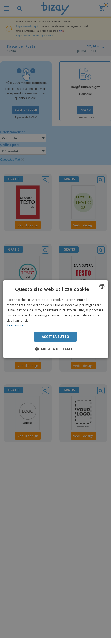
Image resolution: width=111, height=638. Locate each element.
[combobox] (101, 286)
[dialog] (55, 319)
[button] (55, 349)
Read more (15, 325)
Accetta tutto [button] (55, 336)
